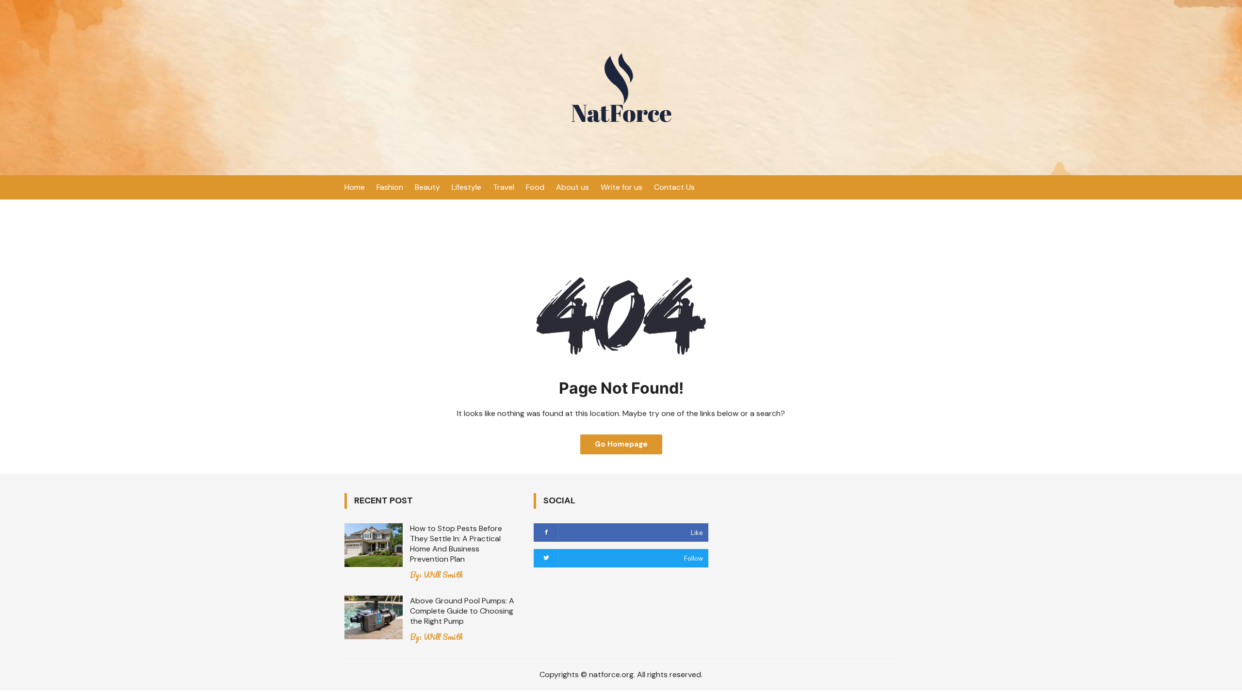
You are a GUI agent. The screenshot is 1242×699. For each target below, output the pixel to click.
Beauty (427, 187)
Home (354, 187)
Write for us (621, 187)
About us (572, 187)
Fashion (389, 187)
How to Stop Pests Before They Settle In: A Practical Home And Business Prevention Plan (456, 543)
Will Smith (443, 575)
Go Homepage (621, 444)
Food (535, 187)
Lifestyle (466, 187)
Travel (503, 187)
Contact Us (674, 187)
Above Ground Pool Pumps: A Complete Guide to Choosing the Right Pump (462, 611)
